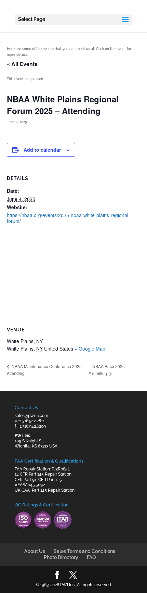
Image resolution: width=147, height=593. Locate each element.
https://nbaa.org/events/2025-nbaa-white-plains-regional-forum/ (68, 218)
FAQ (91, 557)
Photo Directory (61, 557)
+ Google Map (90, 348)
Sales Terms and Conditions (84, 551)
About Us (34, 551)
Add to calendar (42, 149)
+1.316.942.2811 (31, 420)
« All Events (22, 64)
